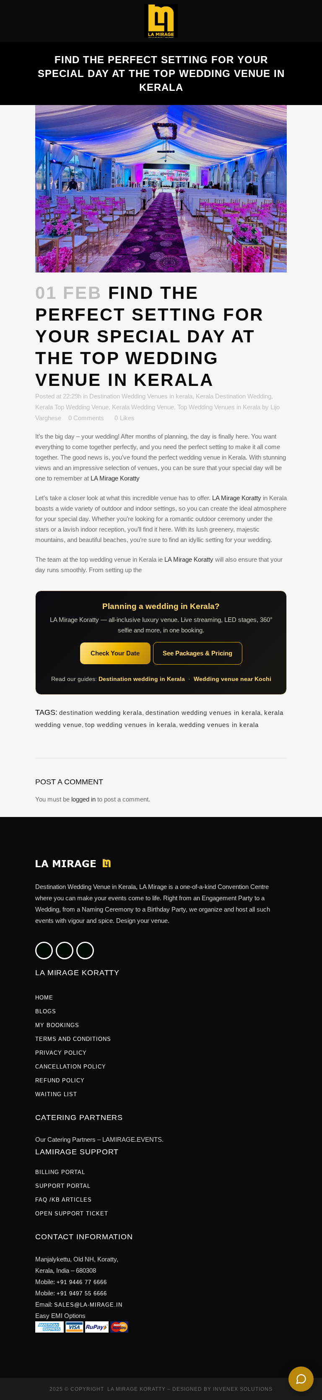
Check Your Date (115, 653)
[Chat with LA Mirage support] (301, 1379)
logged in (83, 799)
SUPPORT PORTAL (63, 1186)
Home (44, 997)
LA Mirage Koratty (115, 478)
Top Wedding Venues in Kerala (218, 407)
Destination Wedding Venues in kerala (140, 396)
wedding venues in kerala (219, 724)
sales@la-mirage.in (88, 1305)
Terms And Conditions (73, 1039)
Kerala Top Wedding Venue (72, 407)
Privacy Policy (61, 1053)
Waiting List (56, 1094)
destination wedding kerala (100, 712)
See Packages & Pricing (197, 653)
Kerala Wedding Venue (143, 407)
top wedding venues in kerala (130, 724)
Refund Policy (60, 1080)
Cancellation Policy (70, 1066)
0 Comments (86, 417)
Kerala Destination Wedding (233, 396)
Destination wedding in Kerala (142, 679)
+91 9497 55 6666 (82, 1293)
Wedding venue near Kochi (232, 679)
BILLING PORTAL (60, 1172)
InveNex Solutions (243, 1389)
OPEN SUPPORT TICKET (71, 1213)
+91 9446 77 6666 (82, 1282)
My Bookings (57, 1025)
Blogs (45, 1011)
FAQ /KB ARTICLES (63, 1200)
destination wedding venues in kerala (203, 712)
